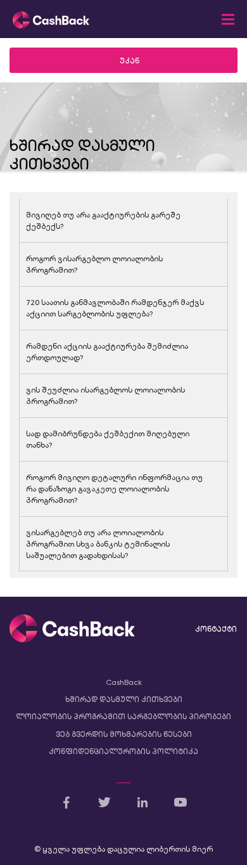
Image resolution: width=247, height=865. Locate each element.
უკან (129, 60)
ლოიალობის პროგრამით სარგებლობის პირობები (123, 716)
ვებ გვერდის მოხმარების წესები (124, 734)
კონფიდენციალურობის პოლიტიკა (123, 751)
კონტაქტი (216, 629)
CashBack (124, 682)
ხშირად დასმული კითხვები (123, 699)
